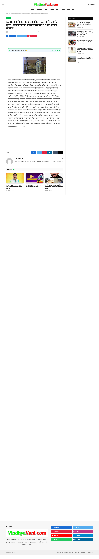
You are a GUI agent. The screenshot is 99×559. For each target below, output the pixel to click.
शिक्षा (73, 9)
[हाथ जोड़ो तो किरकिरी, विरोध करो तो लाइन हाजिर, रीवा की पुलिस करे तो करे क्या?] (72, 42)
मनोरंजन (52, 9)
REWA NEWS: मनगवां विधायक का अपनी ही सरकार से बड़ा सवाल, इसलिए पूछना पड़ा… (14, 186)
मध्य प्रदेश (39, 9)
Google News (92, 4)
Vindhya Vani (13, 32)
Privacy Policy (90, 552)
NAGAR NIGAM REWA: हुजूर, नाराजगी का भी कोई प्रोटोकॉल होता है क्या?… (84, 24)
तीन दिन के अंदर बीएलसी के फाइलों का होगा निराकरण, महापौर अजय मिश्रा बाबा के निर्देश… (54, 186)
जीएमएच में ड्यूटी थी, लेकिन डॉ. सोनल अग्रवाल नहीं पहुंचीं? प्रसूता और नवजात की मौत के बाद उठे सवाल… (85, 33)
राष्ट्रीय (32, 9)
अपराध (68, 9)
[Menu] (3, 4)
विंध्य (46, 9)
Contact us (83, 552)
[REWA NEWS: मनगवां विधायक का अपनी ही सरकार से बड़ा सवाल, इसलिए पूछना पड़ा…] (15, 178)
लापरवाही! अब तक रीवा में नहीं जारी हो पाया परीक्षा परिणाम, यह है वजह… (33, 186)
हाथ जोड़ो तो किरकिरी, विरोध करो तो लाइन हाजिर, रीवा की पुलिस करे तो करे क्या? (84, 41)
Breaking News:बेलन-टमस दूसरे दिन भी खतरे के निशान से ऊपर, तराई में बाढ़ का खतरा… (84, 58)
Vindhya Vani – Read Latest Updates (65, 552)
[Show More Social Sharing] (39, 36)
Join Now (56, 50)
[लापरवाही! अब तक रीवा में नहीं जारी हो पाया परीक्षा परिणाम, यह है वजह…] (34, 178)
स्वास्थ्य (63, 9)
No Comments (29, 32)
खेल (57, 9)
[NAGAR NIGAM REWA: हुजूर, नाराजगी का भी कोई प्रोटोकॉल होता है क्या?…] (72, 24)
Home (26, 9)
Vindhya (8, 18)
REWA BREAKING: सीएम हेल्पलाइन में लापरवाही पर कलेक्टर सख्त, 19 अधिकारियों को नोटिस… (85, 50)
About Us (77, 552)
